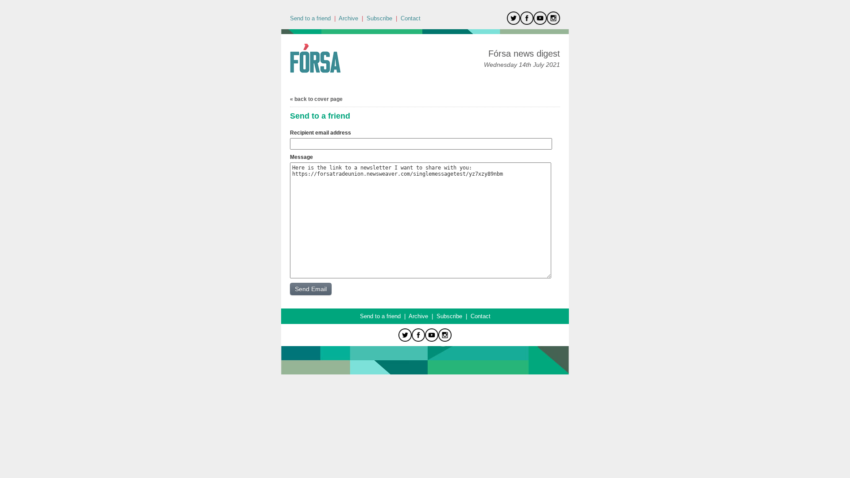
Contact (411, 18)
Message (301, 157)
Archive (348, 18)
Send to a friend (310, 18)
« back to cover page (316, 99)
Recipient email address (320, 133)
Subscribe (379, 18)
